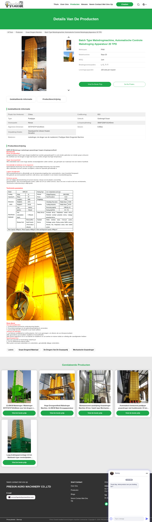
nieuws (84, 4)
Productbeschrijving (52, 99)
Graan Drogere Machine (34, 32)
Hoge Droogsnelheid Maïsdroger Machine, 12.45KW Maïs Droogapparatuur (57, 407)
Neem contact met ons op (79, 500)
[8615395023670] (106, 504)
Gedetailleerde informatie (21, 99)
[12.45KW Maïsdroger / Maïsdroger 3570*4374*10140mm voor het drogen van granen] (19, 386)
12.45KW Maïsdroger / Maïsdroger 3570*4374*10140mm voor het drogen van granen (19, 407)
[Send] (146, 518)
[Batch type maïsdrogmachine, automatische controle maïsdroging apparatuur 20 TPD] (34, 63)
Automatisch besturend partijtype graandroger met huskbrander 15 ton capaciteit (132, 407)
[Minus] (147, 473)
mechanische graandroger (83, 350)
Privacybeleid (11, 519)
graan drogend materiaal (28, 350)
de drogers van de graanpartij (56, 350)
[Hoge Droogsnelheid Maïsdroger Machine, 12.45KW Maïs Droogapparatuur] (57, 386)
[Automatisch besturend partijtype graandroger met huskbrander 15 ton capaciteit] (132, 386)
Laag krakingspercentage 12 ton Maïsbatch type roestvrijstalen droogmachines (19, 456)
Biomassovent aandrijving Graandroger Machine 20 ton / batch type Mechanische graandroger (95, 407)
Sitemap (19, 519)
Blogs (73, 494)
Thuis (56, 4)
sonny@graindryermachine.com (22, 497)
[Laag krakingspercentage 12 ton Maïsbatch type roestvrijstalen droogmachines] (19, 436)
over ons (64, 4)
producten (75, 4)
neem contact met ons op (101, 4)
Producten (19, 32)
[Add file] (111, 518)
